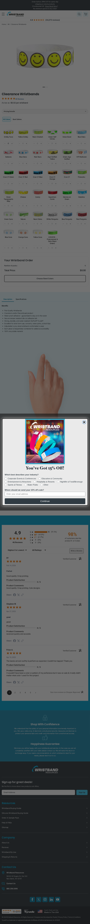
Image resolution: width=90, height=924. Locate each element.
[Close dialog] (84, 422)
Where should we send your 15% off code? (24, 490)
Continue (45, 501)
